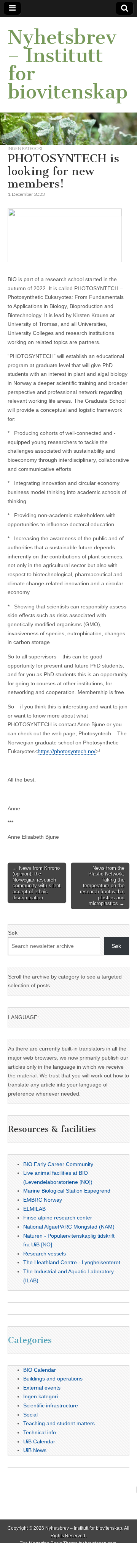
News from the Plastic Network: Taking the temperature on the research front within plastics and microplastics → (102, 886)
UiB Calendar (39, 1441)
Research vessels (44, 1254)
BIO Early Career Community (58, 1164)
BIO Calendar (39, 1370)
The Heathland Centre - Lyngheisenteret (71, 1262)
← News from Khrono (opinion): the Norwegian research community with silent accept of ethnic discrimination (37, 882)
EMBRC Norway (42, 1200)
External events (42, 1388)
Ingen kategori (25, 148)
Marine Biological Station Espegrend (66, 1191)
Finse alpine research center (57, 1218)
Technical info (39, 1432)
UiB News (34, 1450)
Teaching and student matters (59, 1423)
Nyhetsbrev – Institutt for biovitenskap (68, 64)
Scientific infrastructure (50, 1405)
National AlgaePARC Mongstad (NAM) (69, 1227)
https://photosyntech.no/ (67, 751)
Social (30, 1415)
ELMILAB (34, 1209)
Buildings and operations (53, 1379)
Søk (13, 933)
